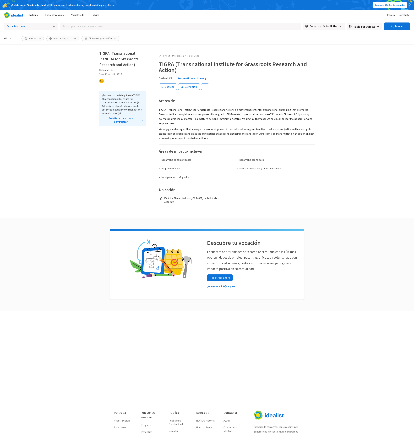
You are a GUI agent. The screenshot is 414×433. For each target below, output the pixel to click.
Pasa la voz (120, 427)
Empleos (146, 425)
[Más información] (324, 27)
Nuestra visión (122, 420)
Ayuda (226, 420)
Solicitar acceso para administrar (121, 120)
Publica (95, 15)
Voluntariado (77, 15)
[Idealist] (13, 15)
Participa (33, 15)
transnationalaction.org (192, 78)
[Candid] (101, 81)
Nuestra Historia (205, 420)
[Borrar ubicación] (340, 26)
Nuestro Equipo (204, 427)
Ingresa (391, 15)
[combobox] (180, 26)
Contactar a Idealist (230, 429)
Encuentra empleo (54, 15)
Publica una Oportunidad (176, 422)
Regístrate (404, 15)
